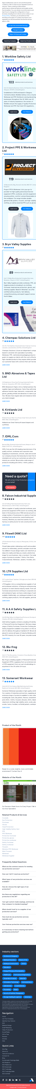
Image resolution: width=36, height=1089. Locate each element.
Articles (4, 1039)
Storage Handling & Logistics (12, 997)
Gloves (4, 824)
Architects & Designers (11, 956)
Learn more (13, 112)
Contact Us (5, 1056)
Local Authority (20, 986)
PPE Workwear (7, 833)
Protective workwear (9, 840)
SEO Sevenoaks (6, 1067)
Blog (3, 1058)
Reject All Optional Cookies (18, 34)
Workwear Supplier (8, 856)
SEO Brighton (6, 1062)
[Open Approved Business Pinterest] (10, 1080)
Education (7, 967)
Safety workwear (7, 845)
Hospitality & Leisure (10, 978)
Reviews (4, 1036)
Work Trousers (7, 851)
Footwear (5, 822)
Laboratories (7, 986)
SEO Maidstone (6, 1065)
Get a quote (10, 487)
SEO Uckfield (6, 1073)
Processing (7, 989)
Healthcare (7, 975)
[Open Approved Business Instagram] (6, 1080)
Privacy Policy (6, 16)
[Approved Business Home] (31, 1080)
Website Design (7, 1025)
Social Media (6, 1032)
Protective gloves (8, 838)
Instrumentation (27, 982)
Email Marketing (7, 1027)
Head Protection (7, 827)
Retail (15, 989)
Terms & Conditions (8, 1053)
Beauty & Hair (23, 960)
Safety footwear (7, 842)
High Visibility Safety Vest (10, 829)
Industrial (22, 978)
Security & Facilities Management (13, 993)
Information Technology (11, 982)
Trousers (5, 847)
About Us (5, 1051)
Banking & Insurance (10, 960)
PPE (3, 831)
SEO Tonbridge (6, 1069)
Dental (24, 963)
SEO (3, 1023)
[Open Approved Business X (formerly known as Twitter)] (20, 1080)
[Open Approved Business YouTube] (16, 1080)
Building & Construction (11, 963)
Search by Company (10, 41)
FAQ (3, 1041)
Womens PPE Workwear (10, 849)
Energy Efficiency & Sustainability (14, 971)
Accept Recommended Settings (18, 25)
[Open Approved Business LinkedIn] (13, 1080)
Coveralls (5, 818)
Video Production (7, 1030)
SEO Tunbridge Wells (8, 1071)
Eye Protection (7, 820)
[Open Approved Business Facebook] (3, 1080)
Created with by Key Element (18, 1087)
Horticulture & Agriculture (22, 975)
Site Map (4, 1049)
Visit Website (27, 112)
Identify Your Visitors (8, 1021)
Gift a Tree (5, 1034)
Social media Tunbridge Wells (10, 1060)
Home (4, 1016)
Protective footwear (9, 836)
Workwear (5, 853)
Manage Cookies (18, 30)
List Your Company (7, 1019)
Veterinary (28, 997)
